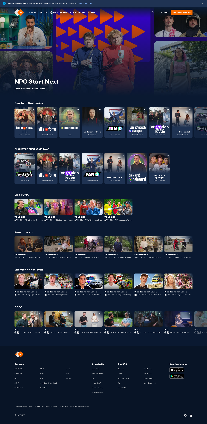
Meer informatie (85, 3)
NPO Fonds (148, 373)
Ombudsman (148, 378)
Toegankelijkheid (98, 373)
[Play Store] (177, 376)
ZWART (69, 378)
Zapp (120, 373)
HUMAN (17, 383)
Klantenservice (97, 393)
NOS (42, 373)
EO (15, 378)
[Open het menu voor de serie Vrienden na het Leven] (167, 109)
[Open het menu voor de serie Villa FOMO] (55, 109)
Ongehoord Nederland (48, 383)
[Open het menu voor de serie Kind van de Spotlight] (167, 155)
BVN (119, 383)
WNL (68, 373)
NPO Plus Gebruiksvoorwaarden (45, 407)
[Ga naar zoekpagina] (153, 12)
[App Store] (177, 369)
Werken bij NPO (97, 388)
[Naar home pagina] (19, 12)
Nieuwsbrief (96, 383)
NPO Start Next (123, 378)
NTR (41, 378)
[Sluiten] (202, 3)
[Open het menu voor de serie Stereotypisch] (145, 109)
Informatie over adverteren (79, 407)
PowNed (43, 388)
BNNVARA (18, 373)
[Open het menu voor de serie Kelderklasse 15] (77, 109)
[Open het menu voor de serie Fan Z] (123, 109)
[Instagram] (191, 416)
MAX (42, 369)
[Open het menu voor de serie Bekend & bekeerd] (145, 155)
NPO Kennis (148, 369)
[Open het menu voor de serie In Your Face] (33, 155)
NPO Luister (122, 388)
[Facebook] (185, 416)
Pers (93, 378)
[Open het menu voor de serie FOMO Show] (33, 109)
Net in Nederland (150, 383)
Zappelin (121, 369)
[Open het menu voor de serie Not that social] (190, 109)
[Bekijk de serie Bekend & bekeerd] (137, 168)
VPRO (68, 369)
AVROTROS (18, 369)
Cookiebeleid (63, 407)
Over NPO (95, 369)
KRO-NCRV (18, 388)
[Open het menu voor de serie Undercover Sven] (100, 109)
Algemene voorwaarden (23, 407)
